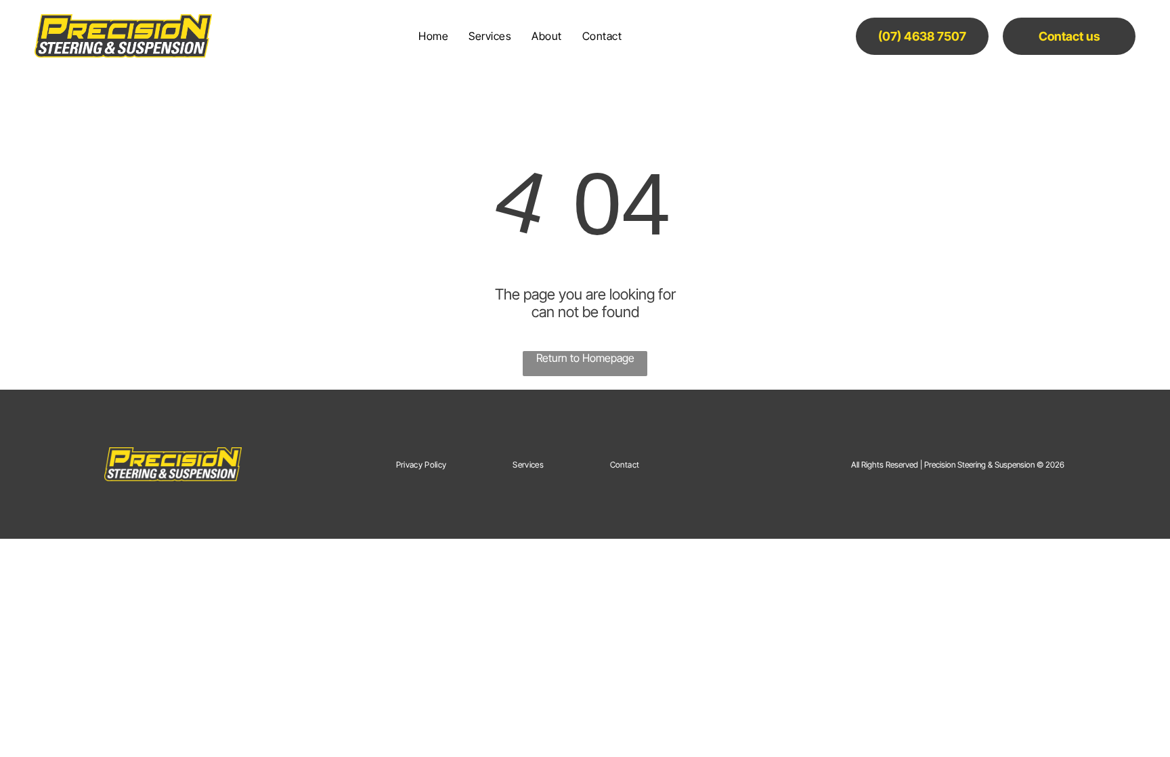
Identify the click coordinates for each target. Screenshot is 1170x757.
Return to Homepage (585, 358)
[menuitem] (433, 36)
